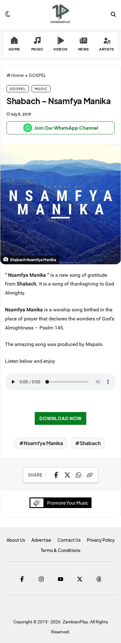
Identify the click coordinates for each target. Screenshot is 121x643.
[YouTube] (60, 579)
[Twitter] (79, 579)
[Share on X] (67, 475)
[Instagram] (41, 579)
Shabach (90, 443)
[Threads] (99, 579)
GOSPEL (37, 75)
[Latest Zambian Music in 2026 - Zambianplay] (60, 13)
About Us (16, 540)
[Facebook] (22, 579)
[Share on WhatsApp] (78, 475)
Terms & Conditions (60, 550)
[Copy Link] (90, 475)
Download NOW (60, 418)
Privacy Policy (101, 540)
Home (17, 75)
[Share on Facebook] (56, 475)
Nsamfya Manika (43, 443)
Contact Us (69, 540)
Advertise (41, 540)
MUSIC (41, 89)
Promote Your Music (67, 503)
